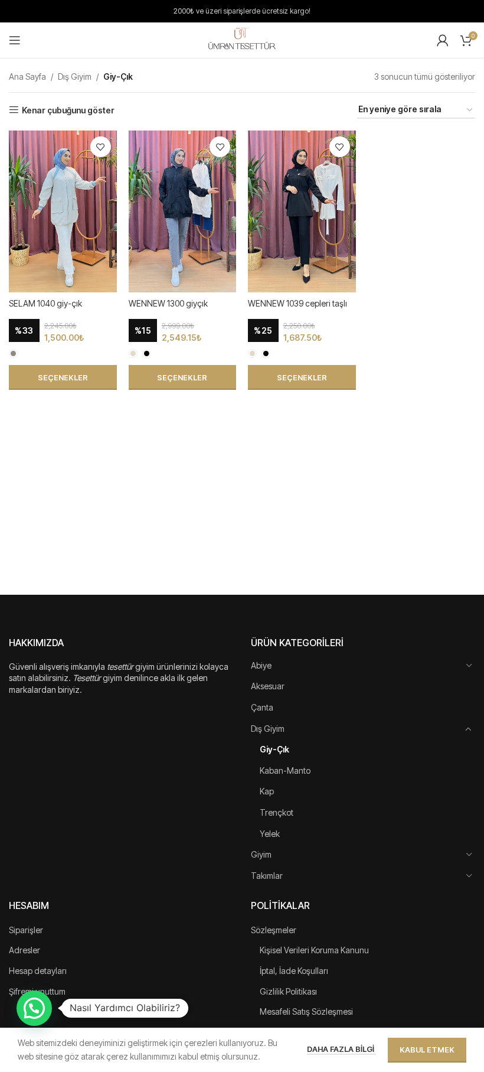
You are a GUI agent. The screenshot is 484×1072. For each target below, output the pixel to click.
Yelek (270, 834)
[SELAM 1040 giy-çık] (63, 211)
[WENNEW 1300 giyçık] (183, 211)
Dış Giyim (74, 76)
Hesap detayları (38, 971)
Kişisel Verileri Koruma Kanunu (314, 950)
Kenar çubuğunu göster (68, 110)
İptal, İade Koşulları (294, 971)
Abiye (261, 665)
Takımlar (267, 876)
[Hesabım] (442, 40)
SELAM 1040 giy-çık (45, 303)
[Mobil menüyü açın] (15, 40)
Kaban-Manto (285, 770)
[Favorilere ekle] (100, 146)
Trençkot (276, 812)
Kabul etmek (427, 1049)
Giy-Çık (274, 749)
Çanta (262, 707)
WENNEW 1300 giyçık (168, 303)
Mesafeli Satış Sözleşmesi (306, 1011)
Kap (267, 791)
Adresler (24, 950)
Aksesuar (267, 686)
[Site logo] (242, 39)
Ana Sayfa (27, 76)
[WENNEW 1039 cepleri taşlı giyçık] (302, 211)
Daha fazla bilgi (341, 1049)
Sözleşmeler (273, 930)
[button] (34, 1008)
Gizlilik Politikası (288, 991)
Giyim (261, 854)
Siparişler (26, 930)
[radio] (13, 353)
